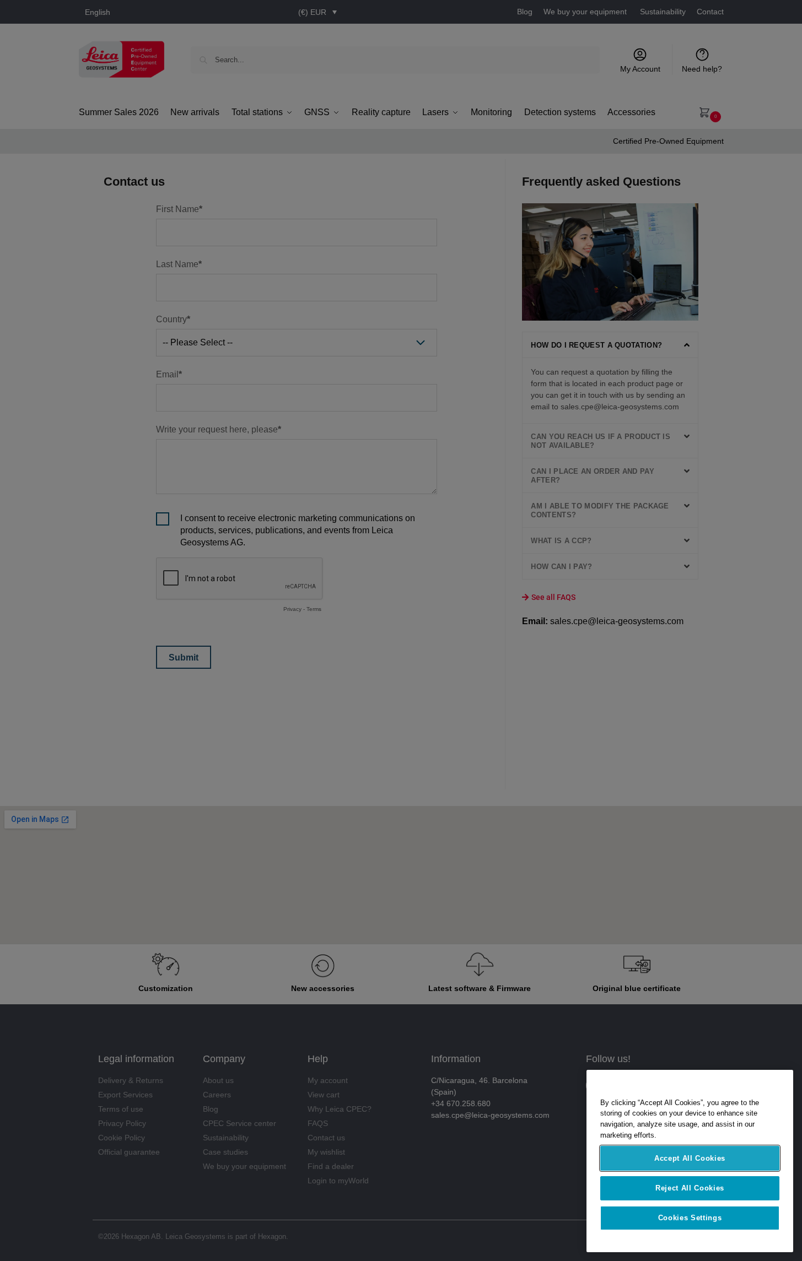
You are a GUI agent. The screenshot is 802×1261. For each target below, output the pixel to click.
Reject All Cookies (689, 1188)
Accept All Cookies (689, 1158)
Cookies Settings (690, 1218)
